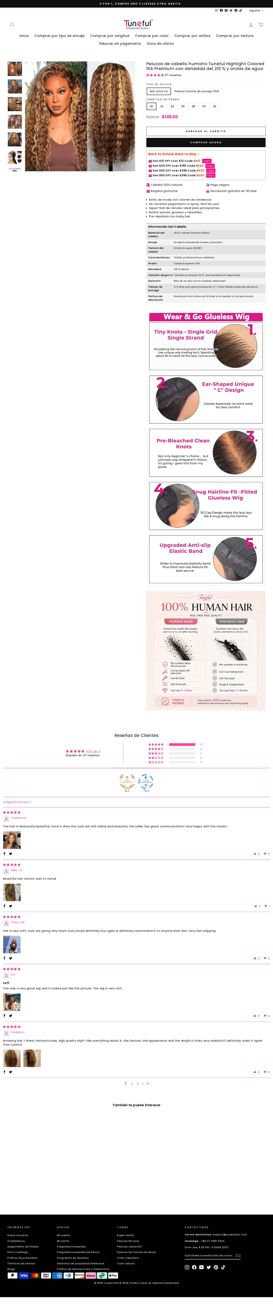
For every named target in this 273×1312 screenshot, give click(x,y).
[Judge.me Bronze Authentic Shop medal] (127, 781)
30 (204, 106)
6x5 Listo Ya (159, 91)
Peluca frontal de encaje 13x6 (197, 91)
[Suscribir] (238, 1255)
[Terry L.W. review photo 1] (12, 944)
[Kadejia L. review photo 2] (32, 1058)
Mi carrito (63, 1241)
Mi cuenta (63, 1235)
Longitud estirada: (163, 99)
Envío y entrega (17, 1252)
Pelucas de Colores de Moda (136, 1252)
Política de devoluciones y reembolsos (83, 1269)
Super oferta (125, 1235)
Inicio (24, 35)
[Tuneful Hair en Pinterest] (216, 1267)
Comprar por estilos (192, 35)
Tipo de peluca (159, 84)
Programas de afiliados (73, 1257)
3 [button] (138, 1084)
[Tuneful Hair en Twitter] (209, 1267)
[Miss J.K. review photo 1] (12, 892)
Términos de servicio (21, 1263)
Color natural (126, 1263)
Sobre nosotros (17, 1235)
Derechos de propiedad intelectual (80, 1263)
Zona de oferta (160, 43)
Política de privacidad (22, 1257)
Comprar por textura (235, 35)
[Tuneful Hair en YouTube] (201, 1267)
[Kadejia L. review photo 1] (12, 1058)
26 (183, 106)
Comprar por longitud (109, 35)
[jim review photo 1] (12, 1002)
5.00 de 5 (93, 751)
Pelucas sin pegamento (120, 43)
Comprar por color (152, 35)
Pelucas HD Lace (128, 1241)
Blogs (11, 1269)
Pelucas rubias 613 (129, 1246)
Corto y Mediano (128, 1257)
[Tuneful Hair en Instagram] (187, 1267)
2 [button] (132, 1084)
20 (151, 106)
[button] (155, 75)
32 (215, 106)
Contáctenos (16, 1241)
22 (162, 106)
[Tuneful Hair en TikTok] (223, 1267)
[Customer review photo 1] (12, 840)
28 (193, 106)
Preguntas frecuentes (71, 1246)
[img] (12, 812)
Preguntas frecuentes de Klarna (78, 1252)
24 (172, 106)
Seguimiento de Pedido (23, 1246)
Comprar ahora (206, 142)
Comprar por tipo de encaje (59, 35)
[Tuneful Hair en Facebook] (194, 1267)
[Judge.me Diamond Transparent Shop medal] (145, 781)
